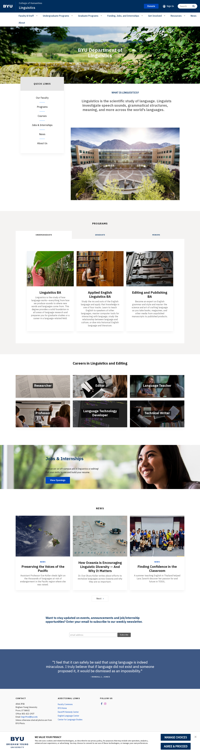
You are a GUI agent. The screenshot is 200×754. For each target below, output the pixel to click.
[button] (195, 736)
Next (98, 598)
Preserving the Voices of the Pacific (42, 568)
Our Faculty (42, 97)
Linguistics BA (50, 292)
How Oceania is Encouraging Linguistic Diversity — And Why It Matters (100, 566)
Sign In (170, 6)
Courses (42, 116)
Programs (42, 106)
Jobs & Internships (42, 125)
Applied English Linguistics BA (100, 294)
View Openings (57, 480)
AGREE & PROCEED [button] (175, 746)
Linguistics (27, 7)
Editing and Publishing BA (149, 294)
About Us (42, 143)
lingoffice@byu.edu (29, 717)
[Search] (193, 6)
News (193, 15)
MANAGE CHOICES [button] (175, 737)
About (22, 22)
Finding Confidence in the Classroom (157, 568)
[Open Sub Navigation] (37, 16)
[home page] (8, 6)
